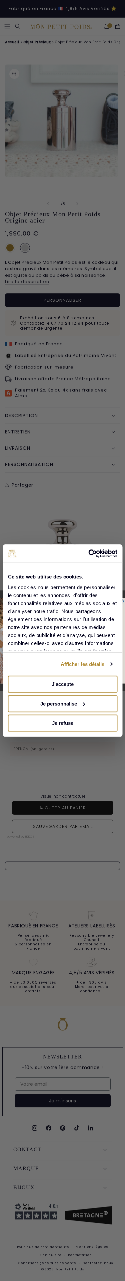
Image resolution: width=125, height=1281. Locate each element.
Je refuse (62, 723)
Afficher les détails (83, 664)
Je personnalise (58, 704)
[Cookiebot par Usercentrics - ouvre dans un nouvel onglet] (89, 553)
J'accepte (63, 684)
